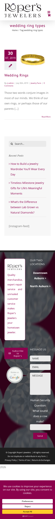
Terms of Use (24, 460)
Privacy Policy (11, 460)
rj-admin (10, 83)
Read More (46, 116)
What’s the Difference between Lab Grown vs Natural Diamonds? (25, 207)
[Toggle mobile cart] (49, 15)
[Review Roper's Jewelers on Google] (14, 369)
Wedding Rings (16, 75)
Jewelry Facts (36, 83)
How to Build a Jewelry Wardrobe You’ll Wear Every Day (28, 169)
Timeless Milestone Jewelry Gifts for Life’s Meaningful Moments (27, 188)
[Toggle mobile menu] (49, 12)
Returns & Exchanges (41, 460)
